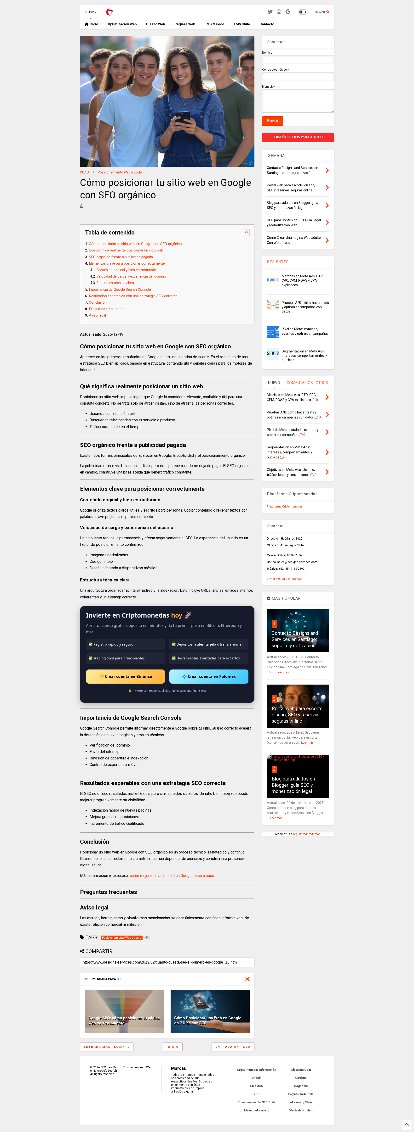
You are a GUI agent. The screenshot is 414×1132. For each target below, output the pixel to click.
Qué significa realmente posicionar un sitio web (126, 250)
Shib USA (256, 1086)
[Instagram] (279, 11)
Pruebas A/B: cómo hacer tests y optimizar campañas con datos (305, 307)
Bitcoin (256, 1078)
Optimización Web (122, 24)
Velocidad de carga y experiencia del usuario (131, 276)
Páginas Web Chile (301, 1094)
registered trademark (307, 834)
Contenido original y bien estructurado (126, 270)
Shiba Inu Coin (301, 1069)
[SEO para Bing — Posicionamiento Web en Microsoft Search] (109, 13)
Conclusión (98, 302)
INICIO (84, 172)
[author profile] (81, 206)
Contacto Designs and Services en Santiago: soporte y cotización (295, 639)
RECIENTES (278, 262)
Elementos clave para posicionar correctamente (127, 263)
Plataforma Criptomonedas (285, 506)
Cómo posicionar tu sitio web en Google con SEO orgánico (135, 244)
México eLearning (256, 1110)
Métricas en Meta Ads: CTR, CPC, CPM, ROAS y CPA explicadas (302, 280)
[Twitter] (270, 11)
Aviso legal (97, 315)
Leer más (282, 672)
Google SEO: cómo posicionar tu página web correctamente (124, 1020)
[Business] (288, 11)
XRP (256, 1094)
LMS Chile (242, 24)
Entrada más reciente (107, 1046)
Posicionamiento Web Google (120, 172)
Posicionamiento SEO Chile (257, 1102)
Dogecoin (301, 1086)
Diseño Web (155, 24)
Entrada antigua (233, 1046)
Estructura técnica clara (115, 283)
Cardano (301, 1078)
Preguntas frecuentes (106, 309)
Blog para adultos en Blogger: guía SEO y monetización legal (293, 785)
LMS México (214, 24)
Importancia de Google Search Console (120, 289)
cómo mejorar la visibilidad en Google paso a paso (172, 875)
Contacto (266, 24)
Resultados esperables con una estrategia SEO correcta (133, 296)
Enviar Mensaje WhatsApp (284, 578)
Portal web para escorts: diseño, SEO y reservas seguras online (297, 715)
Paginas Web (184, 24)
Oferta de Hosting (301, 1110)
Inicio (93, 24)
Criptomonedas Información (256, 1069)
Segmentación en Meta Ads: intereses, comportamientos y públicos (304, 355)
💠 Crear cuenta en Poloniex (209, 676)
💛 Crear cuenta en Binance (125, 676)
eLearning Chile (301, 1102)
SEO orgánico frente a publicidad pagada (121, 257)
